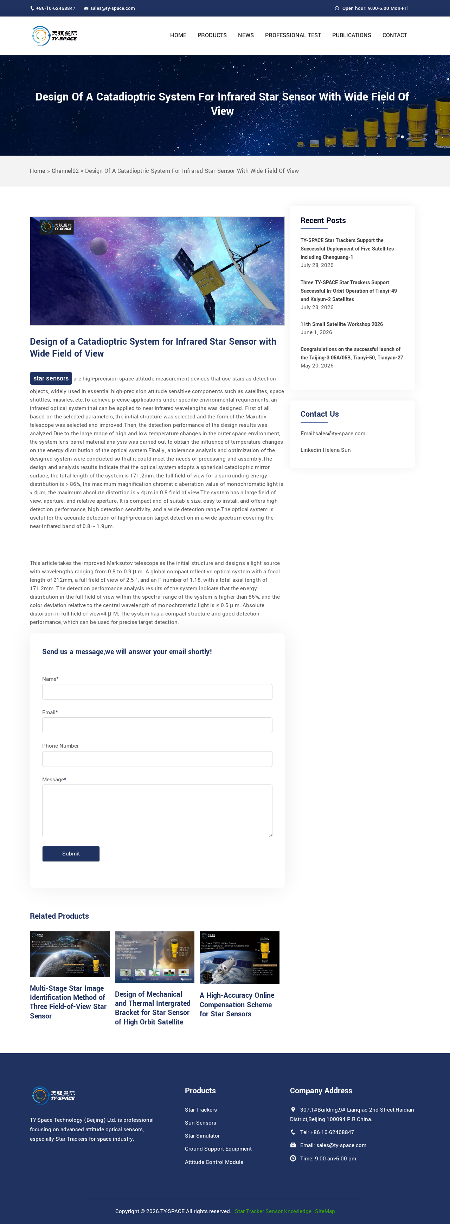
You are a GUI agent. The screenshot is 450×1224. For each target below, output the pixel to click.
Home (178, 35)
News (246, 35)
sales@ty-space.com (112, 8)
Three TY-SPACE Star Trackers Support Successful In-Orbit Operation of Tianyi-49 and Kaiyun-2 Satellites (349, 291)
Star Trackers (201, 1110)
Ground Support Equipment (218, 1149)
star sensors (51, 378)
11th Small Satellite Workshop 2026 (342, 324)
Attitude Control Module (214, 1162)
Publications (351, 35)
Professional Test (293, 35)
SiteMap (325, 1211)
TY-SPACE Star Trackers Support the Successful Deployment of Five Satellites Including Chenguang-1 (347, 249)
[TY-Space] (76, 35)
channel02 (65, 171)
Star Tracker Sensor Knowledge (273, 1211)
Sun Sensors (200, 1123)
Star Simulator (202, 1136)
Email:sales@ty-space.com (333, 433)
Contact (394, 35)
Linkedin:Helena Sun (326, 450)
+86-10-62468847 (56, 8)
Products (212, 35)
